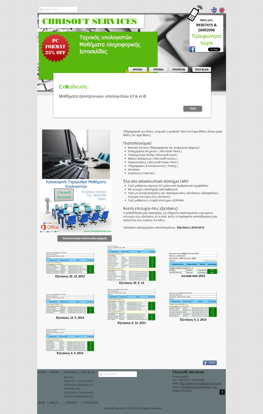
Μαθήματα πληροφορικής (110, 45)
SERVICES (73, 402)
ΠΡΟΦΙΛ (55, 372)
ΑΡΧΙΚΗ (42, 372)
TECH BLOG (87, 372)
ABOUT (55, 402)
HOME (42, 402)
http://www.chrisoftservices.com (200, 383)
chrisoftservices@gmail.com (199, 387)
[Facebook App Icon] (192, 49)
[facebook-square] (222, 392)
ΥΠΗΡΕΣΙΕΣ (71, 372)
